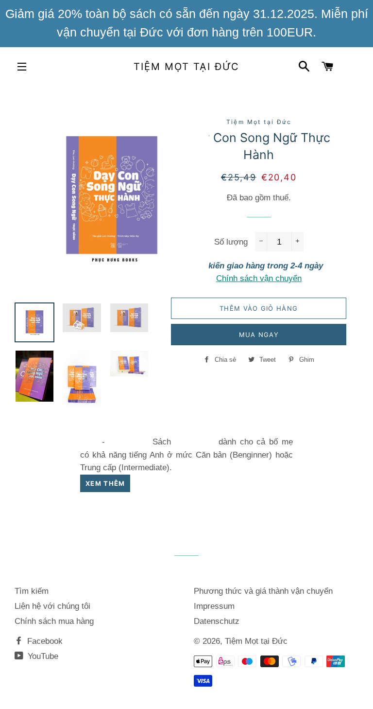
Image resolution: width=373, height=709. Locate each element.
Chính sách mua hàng (54, 621)
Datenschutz (216, 621)
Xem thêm (105, 483)
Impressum (214, 606)
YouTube (41, 656)
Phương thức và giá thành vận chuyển (263, 591)
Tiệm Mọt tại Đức (186, 66)
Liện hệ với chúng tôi (52, 606)
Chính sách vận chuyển (259, 278)
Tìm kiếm (32, 591)
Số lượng (231, 242)
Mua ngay (259, 334)
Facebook (44, 641)
